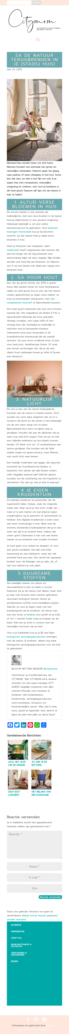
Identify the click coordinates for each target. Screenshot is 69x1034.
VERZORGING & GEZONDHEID (19, 953)
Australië (19, 973)
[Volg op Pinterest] (52, 10)
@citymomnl (50, 669)
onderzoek (13, 250)
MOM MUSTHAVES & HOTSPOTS (21, 945)
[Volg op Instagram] (57, 10)
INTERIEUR (16, 924)
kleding (31, 614)
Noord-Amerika (22, 994)
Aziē (16, 979)
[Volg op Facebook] (47, 10)
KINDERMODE (17, 931)
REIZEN (14, 961)
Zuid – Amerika (22, 1000)
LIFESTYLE (16, 937)
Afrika (17, 966)
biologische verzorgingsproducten (26, 636)
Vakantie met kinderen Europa (26, 987)
